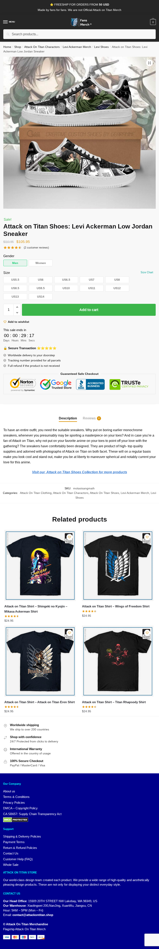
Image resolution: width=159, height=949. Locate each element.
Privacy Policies (14, 802)
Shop (17, 47)
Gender (8, 256)
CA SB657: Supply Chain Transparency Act (32, 814)
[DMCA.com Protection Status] (79, 819)
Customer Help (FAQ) (18, 859)
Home (7, 47)
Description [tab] (68, 418)
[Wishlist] (69, 537)
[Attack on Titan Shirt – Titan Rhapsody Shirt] (117, 661)
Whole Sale (10, 864)
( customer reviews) (36, 247)
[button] (149, 63)
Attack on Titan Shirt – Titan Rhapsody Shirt (114, 702)
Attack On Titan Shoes (104, 493)
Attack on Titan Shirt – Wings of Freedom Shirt (115, 606)
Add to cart (88, 310)
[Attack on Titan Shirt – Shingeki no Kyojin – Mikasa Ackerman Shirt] (40, 565)
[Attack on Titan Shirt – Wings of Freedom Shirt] (117, 565)
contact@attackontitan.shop (32, 915)
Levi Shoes (101, 47)
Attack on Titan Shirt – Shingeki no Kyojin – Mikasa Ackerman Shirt (35, 609)
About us (9, 791)
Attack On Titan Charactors (42, 47)
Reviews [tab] (89, 418)
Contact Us (10, 853)
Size (6, 273)
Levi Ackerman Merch (77, 47)
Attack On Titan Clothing (36, 493)
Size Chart (147, 272)
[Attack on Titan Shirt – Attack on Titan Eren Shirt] (40, 661)
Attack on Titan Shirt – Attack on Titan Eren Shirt (39, 702)
